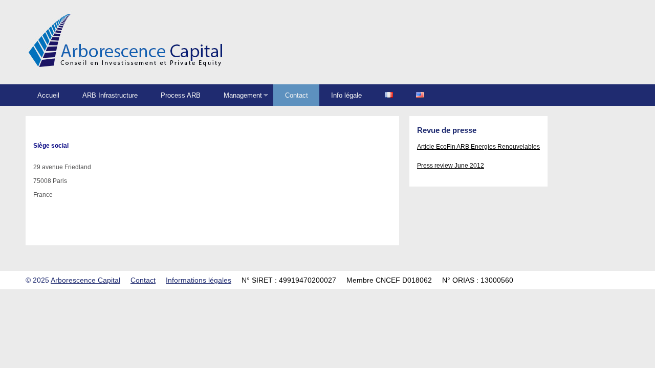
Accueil (48, 95)
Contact (296, 95)
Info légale (346, 95)
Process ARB (181, 95)
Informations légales (198, 280)
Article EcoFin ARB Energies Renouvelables (478, 146)
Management (237, 95)
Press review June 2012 (450, 165)
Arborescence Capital (85, 280)
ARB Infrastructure (110, 95)
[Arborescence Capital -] (126, 70)
